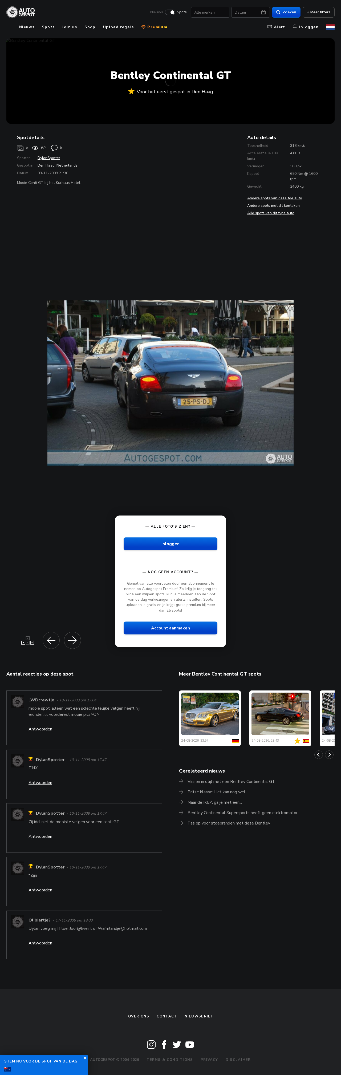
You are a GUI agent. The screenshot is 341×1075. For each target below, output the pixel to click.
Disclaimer (238, 1059)
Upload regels (118, 27)
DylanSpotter (49, 157)
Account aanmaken (170, 628)
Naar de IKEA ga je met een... (215, 802)
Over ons (138, 1016)
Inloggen (309, 27)
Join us (69, 27)
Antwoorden (40, 729)
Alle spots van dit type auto (270, 213)
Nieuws (156, 12)
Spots (182, 12)
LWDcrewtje (41, 700)
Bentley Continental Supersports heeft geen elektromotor (243, 813)
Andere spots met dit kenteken (273, 205)
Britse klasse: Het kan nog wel (216, 792)
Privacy (209, 1059)
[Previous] (318, 754)
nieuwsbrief (199, 1016)
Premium (156, 27)
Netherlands (67, 165)
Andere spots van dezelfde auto (274, 198)
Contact (167, 1016)
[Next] (329, 754)
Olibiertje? (40, 920)
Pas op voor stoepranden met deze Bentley (229, 823)
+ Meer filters (318, 12)
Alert (279, 27)
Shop (90, 27)
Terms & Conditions (170, 1059)
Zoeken (289, 12)
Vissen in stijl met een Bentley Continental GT (231, 782)
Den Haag (46, 165)
